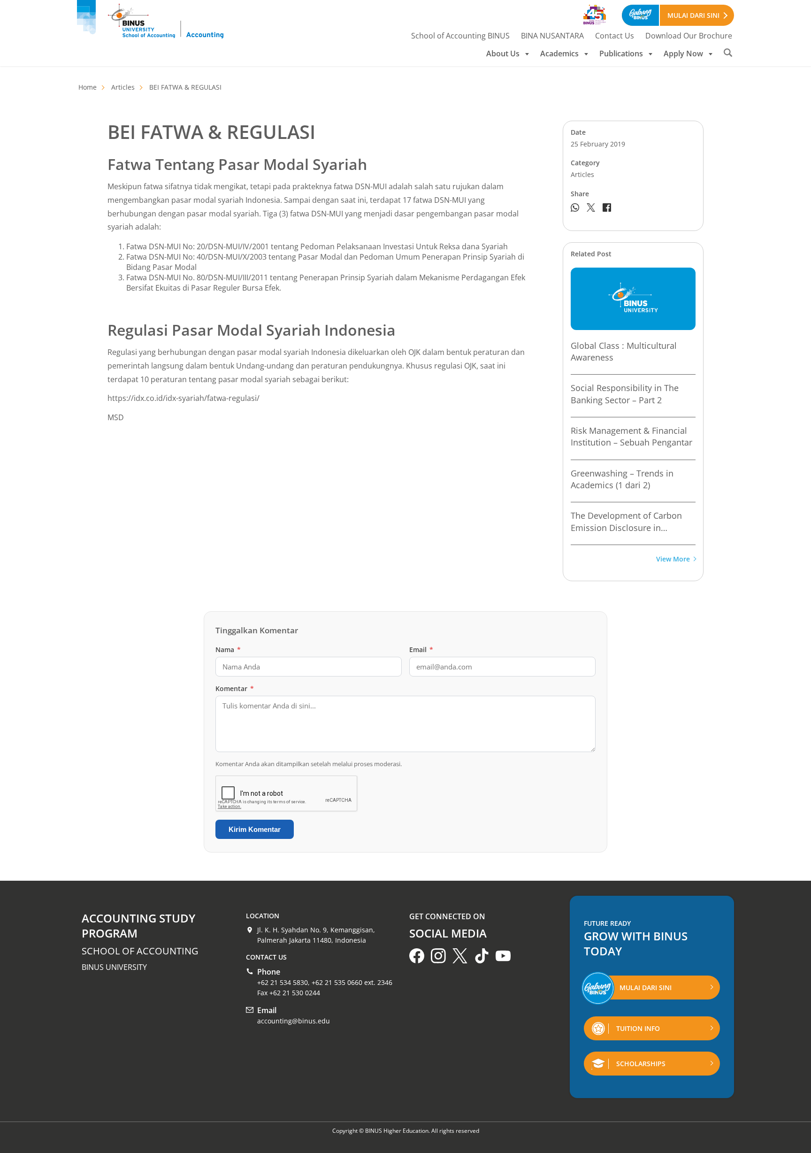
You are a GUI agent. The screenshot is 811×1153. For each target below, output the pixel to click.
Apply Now (683, 53)
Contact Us (614, 36)
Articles (123, 87)
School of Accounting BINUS (460, 36)
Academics (559, 53)
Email (421, 649)
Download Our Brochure (688, 36)
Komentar (234, 688)
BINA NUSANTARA (552, 36)
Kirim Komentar (255, 829)
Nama (228, 649)
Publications (621, 53)
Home (87, 87)
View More (673, 559)
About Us (503, 53)
